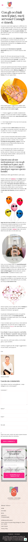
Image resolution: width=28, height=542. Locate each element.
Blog (2, 513)
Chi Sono (3, 510)
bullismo (13, 179)
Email (2, 416)
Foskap (15, 229)
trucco (12, 326)
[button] (2, 5)
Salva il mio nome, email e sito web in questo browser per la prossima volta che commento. (14, 435)
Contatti (3, 515)
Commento (4, 390)
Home (2, 508)
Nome (3, 408)
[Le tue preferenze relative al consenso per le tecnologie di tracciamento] (25, 539)
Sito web (3, 425)
